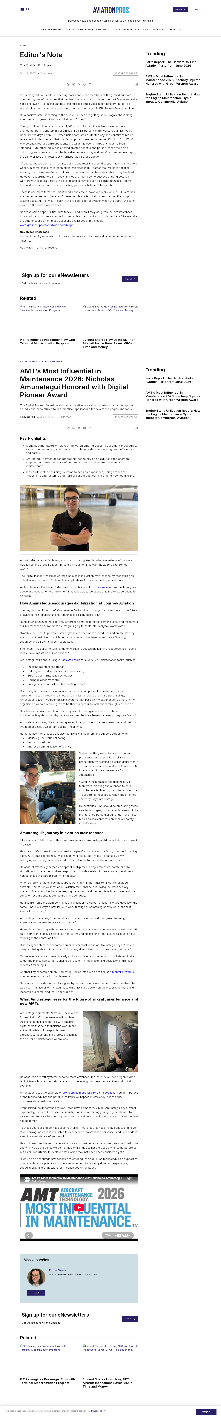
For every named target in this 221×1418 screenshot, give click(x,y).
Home (23, 45)
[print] (136, 84)
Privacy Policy (98, 1411)
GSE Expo (174, 29)
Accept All (206, 1412)
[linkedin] (73, 84)
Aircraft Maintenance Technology (87, 29)
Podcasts (159, 29)
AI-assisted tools (69, 666)
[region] (110, 1412)
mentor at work (122, 995)
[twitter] (79, 84)
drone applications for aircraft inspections (89, 1119)
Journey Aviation (101, 587)
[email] (89, 84)
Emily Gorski (27, 416)
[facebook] (68, 84)
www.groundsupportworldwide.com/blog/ (46, 225)
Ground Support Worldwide (131, 29)
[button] (22, 9)
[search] (28, 9)
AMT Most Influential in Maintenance (41, 361)
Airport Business (51, 29)
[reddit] (84, 84)
